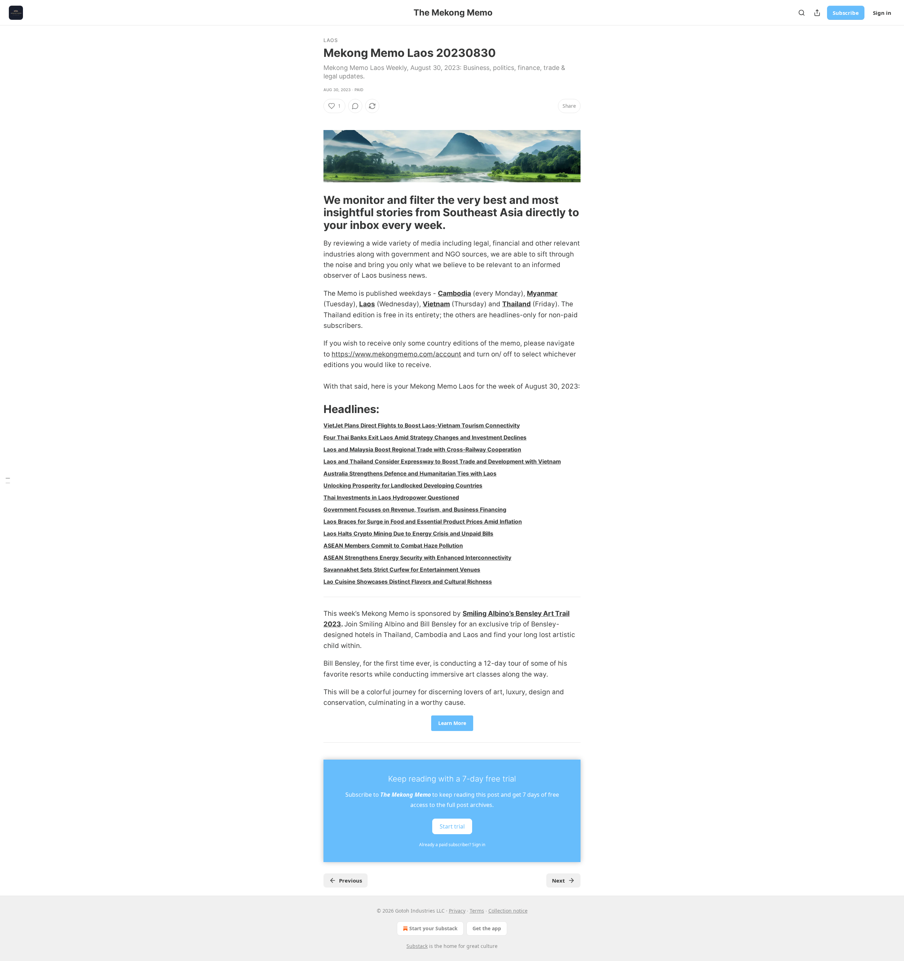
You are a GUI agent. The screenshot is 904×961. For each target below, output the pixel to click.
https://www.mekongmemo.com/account (396, 354)
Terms (477, 910)
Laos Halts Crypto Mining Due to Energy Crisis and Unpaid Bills (408, 533)
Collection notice (508, 910)
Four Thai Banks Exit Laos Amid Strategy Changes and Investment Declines (425, 437)
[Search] (802, 13)
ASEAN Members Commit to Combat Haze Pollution (393, 545)
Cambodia (454, 293)
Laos (330, 40)
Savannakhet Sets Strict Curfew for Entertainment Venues (401, 569)
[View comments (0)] (355, 106)
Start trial (452, 826)
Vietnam (436, 304)
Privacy (457, 910)
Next (558, 880)
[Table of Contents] (8, 481)
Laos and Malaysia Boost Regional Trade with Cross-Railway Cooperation (422, 449)
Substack (417, 946)
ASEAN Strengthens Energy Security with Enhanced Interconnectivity (417, 557)
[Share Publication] (817, 13)
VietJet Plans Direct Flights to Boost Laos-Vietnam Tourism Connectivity (421, 425)
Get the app (486, 928)
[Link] (313, 212)
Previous (350, 880)
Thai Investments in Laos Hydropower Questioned (391, 497)
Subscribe (846, 12)
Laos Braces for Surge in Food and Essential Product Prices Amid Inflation (422, 521)
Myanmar (542, 293)
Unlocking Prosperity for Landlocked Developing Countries (402, 485)
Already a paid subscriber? (452, 845)
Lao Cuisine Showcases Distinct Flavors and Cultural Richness (407, 581)
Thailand (516, 304)
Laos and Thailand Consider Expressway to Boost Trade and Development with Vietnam (442, 461)
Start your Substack (433, 928)
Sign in (882, 12)
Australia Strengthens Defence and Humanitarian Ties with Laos (409, 473)
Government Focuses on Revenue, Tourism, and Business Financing (414, 509)
